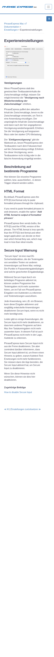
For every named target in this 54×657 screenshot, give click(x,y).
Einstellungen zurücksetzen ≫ (26, 409)
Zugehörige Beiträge (15, 387)
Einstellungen (11, 30)
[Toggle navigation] (48, 6)
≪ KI (6, 409)
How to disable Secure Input (18, 392)
